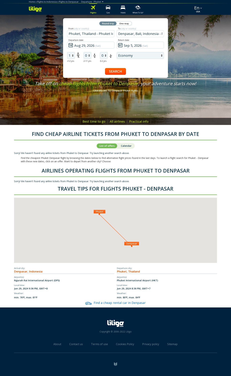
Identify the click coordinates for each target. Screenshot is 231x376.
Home (32, 1)
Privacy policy (150, 344)
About (57, 344)
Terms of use (99, 344)
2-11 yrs (87, 61)
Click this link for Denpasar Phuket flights (115, 90)
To (127, 28)
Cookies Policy (125, 344)
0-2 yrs (103, 61)
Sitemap (172, 344)
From (78, 28)
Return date (123, 40)
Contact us (76, 344)
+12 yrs (70, 61)
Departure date (75, 40)
